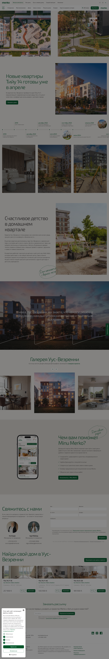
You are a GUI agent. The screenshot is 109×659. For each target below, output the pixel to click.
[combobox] (23, 610)
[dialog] (14, 632)
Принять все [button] (14, 646)
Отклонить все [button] (13, 650)
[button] (13, 654)
